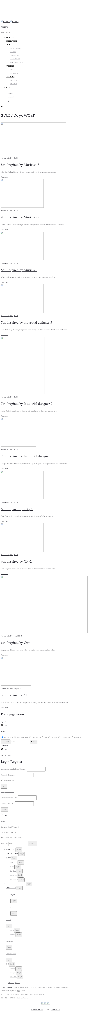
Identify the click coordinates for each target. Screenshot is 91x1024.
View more (4, 746)
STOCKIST (10, 66)
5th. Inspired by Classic (17, 696)
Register (4, 809)
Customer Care (37, 1010)
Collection (11, 41)
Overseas (13, 934)
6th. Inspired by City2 (16, 562)
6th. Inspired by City (15, 643)
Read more (4, 177)
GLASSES (13, 52)
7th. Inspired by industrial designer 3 (26, 323)
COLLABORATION (16, 62)
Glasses (12, 866)
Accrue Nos (13, 875)
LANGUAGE (10, 77)
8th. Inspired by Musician (19, 270)
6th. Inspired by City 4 (17, 509)
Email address (9, 797)
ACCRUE (4, 27)
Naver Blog (13, 977)
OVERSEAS (14, 73)
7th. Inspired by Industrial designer (25, 457)
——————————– (16, 884)
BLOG (8, 88)
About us (10, 38)
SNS (7, 964)
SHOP (8, 45)
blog (15, 636)
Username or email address (13, 769)
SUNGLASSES (14, 55)
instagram (13, 973)
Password (7, 775)
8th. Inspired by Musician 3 (20, 165)
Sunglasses (13, 871)
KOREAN (13, 80)
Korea (12, 930)
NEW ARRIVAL (15, 48)
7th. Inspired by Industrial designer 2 (26, 404)
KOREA (13, 70)
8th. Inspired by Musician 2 (20, 218)
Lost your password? (7, 792)
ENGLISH (13, 84)
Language (11, 888)
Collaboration (14, 879)
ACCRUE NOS (15, 59)
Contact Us (55, 1010)
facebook (12, 968)
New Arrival (14, 862)
